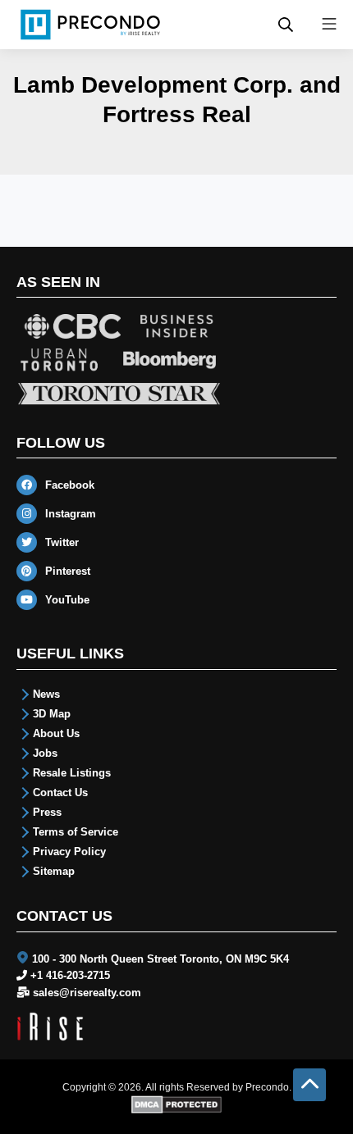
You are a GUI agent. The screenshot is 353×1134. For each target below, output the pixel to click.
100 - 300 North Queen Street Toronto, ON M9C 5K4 (160, 959)
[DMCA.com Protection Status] (176, 1103)
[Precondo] (90, 24)
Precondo (267, 1087)
